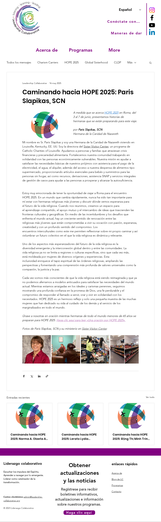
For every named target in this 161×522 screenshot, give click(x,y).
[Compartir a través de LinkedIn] (39, 376)
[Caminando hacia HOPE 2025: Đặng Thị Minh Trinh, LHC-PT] (131, 415)
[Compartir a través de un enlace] (46, 376)
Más (130, 62)
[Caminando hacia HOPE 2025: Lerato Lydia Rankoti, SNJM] (80, 415)
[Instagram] (152, 10)
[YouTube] (152, 25)
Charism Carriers (47, 62)
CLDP (117, 62)
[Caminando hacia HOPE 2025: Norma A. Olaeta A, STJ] (29, 415)
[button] (47, 50)
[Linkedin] (152, 32)
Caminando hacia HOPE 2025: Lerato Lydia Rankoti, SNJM (79, 437)
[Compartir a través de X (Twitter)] (31, 376)
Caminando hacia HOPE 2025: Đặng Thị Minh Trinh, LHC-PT (131, 437)
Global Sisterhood (96, 62)
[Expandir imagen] (36, 349)
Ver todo (150, 397)
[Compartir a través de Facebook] (23, 376)
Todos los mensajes (19, 62)
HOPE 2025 (71, 62)
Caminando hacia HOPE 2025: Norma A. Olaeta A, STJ (29, 437)
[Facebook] (152, 17)
